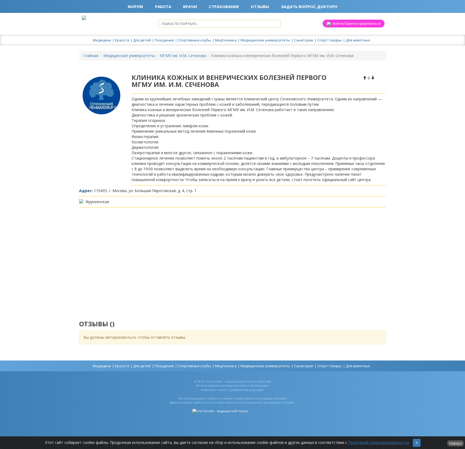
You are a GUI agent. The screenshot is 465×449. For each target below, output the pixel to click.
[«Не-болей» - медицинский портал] (220, 411)
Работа (163, 6)
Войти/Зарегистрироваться (356, 23)
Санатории (303, 40)
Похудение (164, 40)
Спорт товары (329, 40)
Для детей (142, 40)
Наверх (455, 443)
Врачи (190, 6)
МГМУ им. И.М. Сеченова (183, 55)
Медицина (102, 40)
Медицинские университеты (265, 40)
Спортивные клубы (194, 40)
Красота (122, 40)
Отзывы (260, 6)
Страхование (224, 6)
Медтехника (226, 40)
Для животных (358, 40)
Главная (90, 55)
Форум (135, 6)
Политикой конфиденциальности (378, 442)
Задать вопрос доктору (309, 6)
